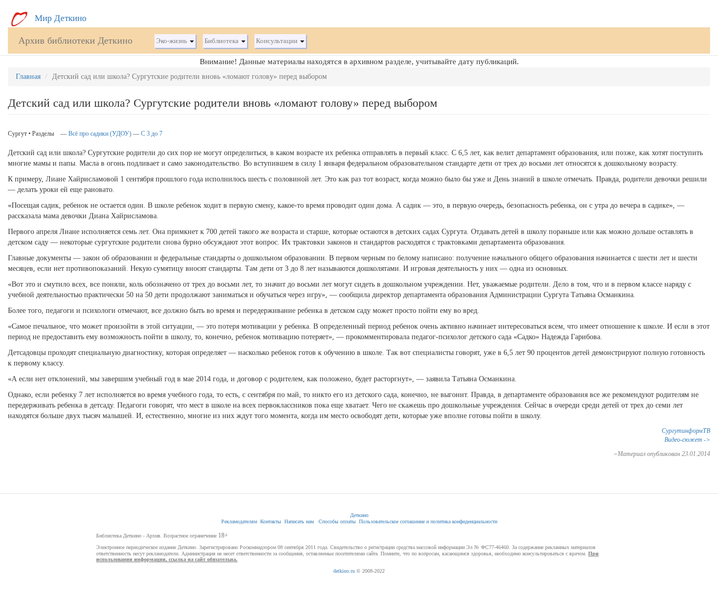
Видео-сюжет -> (687, 439)
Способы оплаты (337, 521)
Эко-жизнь (172, 41)
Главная (28, 76)
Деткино (359, 515)
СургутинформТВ (686, 430)
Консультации (277, 41)
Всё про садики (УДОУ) (99, 133)
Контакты (270, 521)
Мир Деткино (60, 18)
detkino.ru (344, 571)
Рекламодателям (239, 521)
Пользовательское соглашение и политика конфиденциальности (428, 521)
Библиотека (222, 41)
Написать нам (299, 521)
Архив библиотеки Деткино (75, 40)
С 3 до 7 (151, 133)
